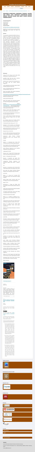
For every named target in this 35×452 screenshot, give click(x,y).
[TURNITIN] (17, 387)
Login (26, 6)
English (4, 432)
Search (21, 8)
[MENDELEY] (17, 397)
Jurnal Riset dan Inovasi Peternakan (17, 4)
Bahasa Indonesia (6, 430)
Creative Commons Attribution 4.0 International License (8, 313)
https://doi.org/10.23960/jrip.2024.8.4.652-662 (12, 27)
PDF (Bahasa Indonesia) (7, 281)
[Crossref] (17, 405)
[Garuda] (17, 410)
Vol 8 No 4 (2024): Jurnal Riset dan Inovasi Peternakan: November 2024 (8, 300)
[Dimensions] (17, 419)
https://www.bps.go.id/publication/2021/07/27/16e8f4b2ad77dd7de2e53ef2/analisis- (16, 94)
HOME (5, 6)
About (29, 6)
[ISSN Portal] (17, 414)
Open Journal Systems (6, 437)
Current (8, 6)
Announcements (17, 6)
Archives (12, 6)
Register (22, 6)
